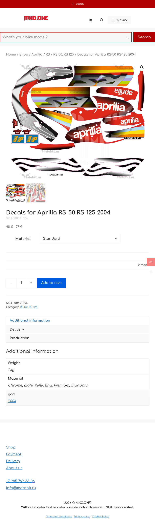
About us (14, 468)
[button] (101, 20)
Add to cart (51, 283)
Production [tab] (19, 338)
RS (48, 54)
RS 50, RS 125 (63, 54)
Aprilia (36, 54)
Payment (13, 454)
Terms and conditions (59, 516)
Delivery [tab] (17, 329)
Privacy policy (82, 516)
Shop (23, 54)
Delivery (13, 461)
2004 (12, 401)
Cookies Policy (100, 516)
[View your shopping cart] (90, 20)
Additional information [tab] (30, 320)
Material (22, 239)
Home (11, 54)
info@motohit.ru (21, 488)
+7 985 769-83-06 (20, 481)
